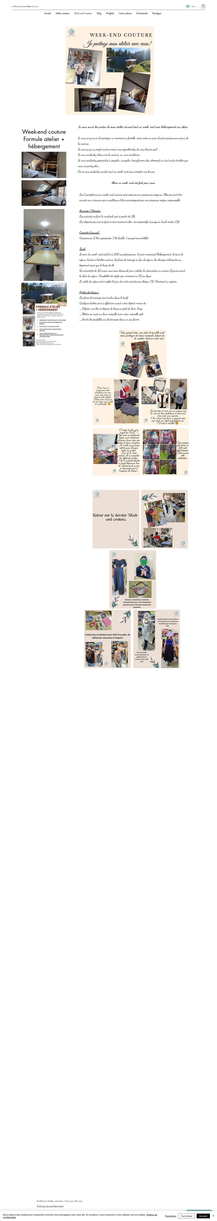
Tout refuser (186, 1216)
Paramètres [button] (170, 1216)
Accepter (203, 1216)
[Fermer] (213, 1216)
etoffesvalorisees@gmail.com (25, 6)
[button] (203, 6)
